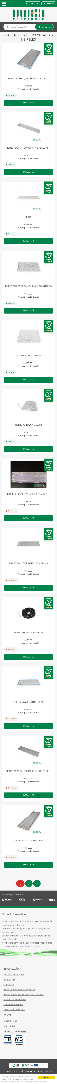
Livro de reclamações (14, 1009)
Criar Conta (9, 1025)
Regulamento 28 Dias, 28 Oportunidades (24, 994)
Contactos (9, 984)
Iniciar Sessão (32, 3)
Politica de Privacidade (15, 999)
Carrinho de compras (14, 974)
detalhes (28, 102)
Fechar (46, 1077)
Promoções (9, 979)
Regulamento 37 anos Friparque (19, 989)
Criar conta (48, 3)
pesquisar (46, 26)
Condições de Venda (13, 1004)
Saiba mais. (42, 1081)
